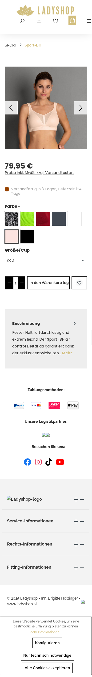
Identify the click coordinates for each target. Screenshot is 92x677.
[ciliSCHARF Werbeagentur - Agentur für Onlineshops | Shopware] (83, 601)
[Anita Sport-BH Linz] (46, 108)
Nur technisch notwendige (47, 655)
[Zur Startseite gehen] (45, 10)
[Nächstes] (80, 108)
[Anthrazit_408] (59, 219)
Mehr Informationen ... (45, 632)
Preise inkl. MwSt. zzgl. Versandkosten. (39, 172)
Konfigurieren (47, 643)
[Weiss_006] (75, 219)
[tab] (44, 338)
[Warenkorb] (72, 20)
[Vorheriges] (11, 108)
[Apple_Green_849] (27, 219)
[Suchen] (22, 20)
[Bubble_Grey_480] (11, 219)
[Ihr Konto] (39, 20)
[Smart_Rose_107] (11, 236)
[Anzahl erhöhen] (22, 283)
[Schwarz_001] (27, 236)
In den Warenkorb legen (49, 282)
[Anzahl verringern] (9, 283)
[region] (46, 108)
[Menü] (88, 20)
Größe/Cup (17, 250)
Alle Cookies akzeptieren (47, 668)
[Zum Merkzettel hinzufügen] (79, 282)
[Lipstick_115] (43, 219)
